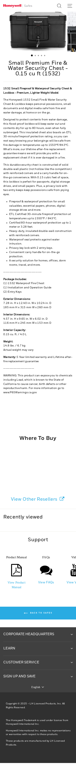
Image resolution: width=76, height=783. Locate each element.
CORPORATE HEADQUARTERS (28, 634)
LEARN (9, 648)
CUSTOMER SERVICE (21, 662)
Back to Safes (40, 613)
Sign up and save (19, 676)
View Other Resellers (35, 499)
